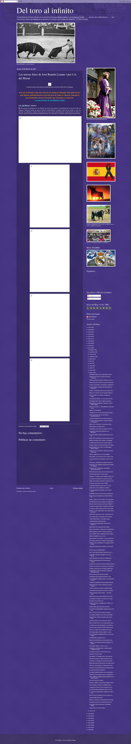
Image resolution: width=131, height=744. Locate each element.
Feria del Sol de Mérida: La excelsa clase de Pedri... (101, 398)
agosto (91, 358)
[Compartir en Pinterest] (48, 426)
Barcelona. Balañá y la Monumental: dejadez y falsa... (101, 682)
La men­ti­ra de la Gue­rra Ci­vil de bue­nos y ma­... (100, 651)
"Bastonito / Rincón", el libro (95, 654)
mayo (90, 365)
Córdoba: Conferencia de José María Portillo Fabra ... (101, 568)
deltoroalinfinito (93, 316)
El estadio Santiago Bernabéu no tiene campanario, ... (101, 672)
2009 (89, 729)
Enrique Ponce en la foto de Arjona (97, 708)
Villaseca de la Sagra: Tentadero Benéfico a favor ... (101, 658)
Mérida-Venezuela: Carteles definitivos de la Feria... (101, 596)
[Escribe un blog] (42, 426)
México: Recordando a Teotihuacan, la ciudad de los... (101, 529)
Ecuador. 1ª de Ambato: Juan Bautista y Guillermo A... (101, 384)
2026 (89, 327)
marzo (91, 370)
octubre (91, 354)
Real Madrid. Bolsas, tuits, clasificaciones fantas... (100, 374)
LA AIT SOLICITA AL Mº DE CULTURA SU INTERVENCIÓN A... (99, 415)
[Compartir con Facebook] (46, 426)
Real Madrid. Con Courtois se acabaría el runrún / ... (101, 428)
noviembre (92, 352)
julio (90, 361)
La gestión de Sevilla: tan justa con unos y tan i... (100, 485)
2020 (89, 341)
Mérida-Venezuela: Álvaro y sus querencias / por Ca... (101, 438)
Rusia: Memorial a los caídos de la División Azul (100, 558)
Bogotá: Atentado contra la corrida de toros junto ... (101, 531)
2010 (89, 727)
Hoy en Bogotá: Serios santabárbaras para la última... (101, 533)
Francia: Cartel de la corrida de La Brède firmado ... (101, 588)
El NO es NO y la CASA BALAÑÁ (97, 550)
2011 (89, 725)
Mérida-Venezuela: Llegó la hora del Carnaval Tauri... (101, 471)
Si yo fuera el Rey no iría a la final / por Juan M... (100, 620)
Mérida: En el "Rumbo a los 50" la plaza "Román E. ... (101, 392)
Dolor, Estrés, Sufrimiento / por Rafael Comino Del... (101, 462)
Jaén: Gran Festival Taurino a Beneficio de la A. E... (101, 552)
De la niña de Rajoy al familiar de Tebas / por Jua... (101, 689)
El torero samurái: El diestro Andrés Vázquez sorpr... (101, 627)
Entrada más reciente (23, 488)
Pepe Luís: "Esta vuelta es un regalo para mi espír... (101, 665)
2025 (89, 329)
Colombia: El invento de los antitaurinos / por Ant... (100, 702)
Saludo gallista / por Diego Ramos (97, 426)
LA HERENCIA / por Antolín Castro (97, 637)
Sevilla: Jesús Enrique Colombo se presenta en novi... (101, 481)
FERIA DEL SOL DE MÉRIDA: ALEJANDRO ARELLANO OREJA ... (99, 469)
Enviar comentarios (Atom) (29, 491)
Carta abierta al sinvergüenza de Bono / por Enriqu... (101, 590)
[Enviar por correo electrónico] (41, 426)
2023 (89, 334)
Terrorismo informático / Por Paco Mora (98, 474)
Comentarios (92, 298)
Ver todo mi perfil (90, 319)
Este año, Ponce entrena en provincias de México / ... (101, 504)
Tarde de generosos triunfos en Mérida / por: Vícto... (101, 380)
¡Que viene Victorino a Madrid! (96, 680)
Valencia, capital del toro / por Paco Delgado (99, 454)
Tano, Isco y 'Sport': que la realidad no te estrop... (100, 629)
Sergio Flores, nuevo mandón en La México (99, 487)
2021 (89, 338)
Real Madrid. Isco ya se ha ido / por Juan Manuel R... (101, 493)
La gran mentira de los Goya (96, 697)
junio (90, 363)
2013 (89, 720)
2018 (89, 345)
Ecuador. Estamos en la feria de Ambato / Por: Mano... (101, 445)
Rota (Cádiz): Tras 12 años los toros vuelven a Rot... (101, 456)
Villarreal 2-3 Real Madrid (95, 410)
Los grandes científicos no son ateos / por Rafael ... (101, 614)
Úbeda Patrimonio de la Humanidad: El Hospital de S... (101, 501)
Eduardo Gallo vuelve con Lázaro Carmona (99, 606)
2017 (89, 347)
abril (90, 367)
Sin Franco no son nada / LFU (96, 600)
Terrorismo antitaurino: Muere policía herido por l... (101, 418)
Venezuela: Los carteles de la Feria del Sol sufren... (101, 660)
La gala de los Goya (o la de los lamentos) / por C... (101, 687)
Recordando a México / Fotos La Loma (98, 646)
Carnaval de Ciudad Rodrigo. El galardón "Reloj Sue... (101, 506)
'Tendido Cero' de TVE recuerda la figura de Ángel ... (101, 412)
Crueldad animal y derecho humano (97, 521)
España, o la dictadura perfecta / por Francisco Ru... (101, 390)
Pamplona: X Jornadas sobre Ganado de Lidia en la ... (101, 476)
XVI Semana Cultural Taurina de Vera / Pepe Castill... (101, 508)
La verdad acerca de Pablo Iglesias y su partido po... (101, 625)
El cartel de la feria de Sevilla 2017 (97, 670)
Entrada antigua (78, 488)
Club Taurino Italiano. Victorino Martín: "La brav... (100, 632)
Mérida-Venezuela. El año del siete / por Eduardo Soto (101, 663)
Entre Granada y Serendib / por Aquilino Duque (100, 684)
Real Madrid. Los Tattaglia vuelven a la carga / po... (101, 656)
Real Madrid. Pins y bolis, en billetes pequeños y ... (101, 401)
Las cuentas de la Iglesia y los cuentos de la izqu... (101, 478)
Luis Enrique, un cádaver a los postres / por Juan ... (101, 598)
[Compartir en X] (44, 426)
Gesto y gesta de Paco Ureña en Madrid (98, 574)
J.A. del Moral (24, 105)
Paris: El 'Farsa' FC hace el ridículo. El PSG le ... (100, 612)
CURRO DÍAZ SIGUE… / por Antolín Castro (99, 519)
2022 (89, 336)
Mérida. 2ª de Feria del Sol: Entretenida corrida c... (101, 424)
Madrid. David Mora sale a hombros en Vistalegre (100, 440)
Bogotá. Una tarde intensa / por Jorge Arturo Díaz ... (101, 640)
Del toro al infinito (45, 10)
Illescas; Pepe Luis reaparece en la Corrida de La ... (101, 695)
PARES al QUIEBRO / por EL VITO (97, 536)
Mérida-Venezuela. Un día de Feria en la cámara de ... (101, 382)
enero (90, 710)
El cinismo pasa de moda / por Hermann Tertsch (100, 442)
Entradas (91, 295)
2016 (89, 713)
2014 (89, 718)
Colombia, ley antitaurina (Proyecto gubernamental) (101, 582)
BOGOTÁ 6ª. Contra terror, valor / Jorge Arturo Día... (101, 514)
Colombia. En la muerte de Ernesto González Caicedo (101, 563)
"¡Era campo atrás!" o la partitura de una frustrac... (101, 516)
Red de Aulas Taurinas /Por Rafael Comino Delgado (101, 540)
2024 (89, 332)
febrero (91, 372)
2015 (89, 716)
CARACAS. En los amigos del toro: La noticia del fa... (101, 674)
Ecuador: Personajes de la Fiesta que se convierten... (101, 566)
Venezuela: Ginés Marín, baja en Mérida (98, 483)
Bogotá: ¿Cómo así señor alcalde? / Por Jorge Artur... (101, 499)
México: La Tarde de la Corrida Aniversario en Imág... (101, 699)
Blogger (74, 740)
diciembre (91, 349)
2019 (89, 343)
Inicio (51, 488)
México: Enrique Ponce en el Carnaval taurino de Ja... (101, 623)
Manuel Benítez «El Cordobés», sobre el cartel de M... (101, 538)
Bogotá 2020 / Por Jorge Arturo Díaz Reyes (99, 527)
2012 (89, 722)
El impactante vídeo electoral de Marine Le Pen (100, 576)
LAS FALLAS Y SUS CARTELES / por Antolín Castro (101, 667)
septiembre (92, 356)
